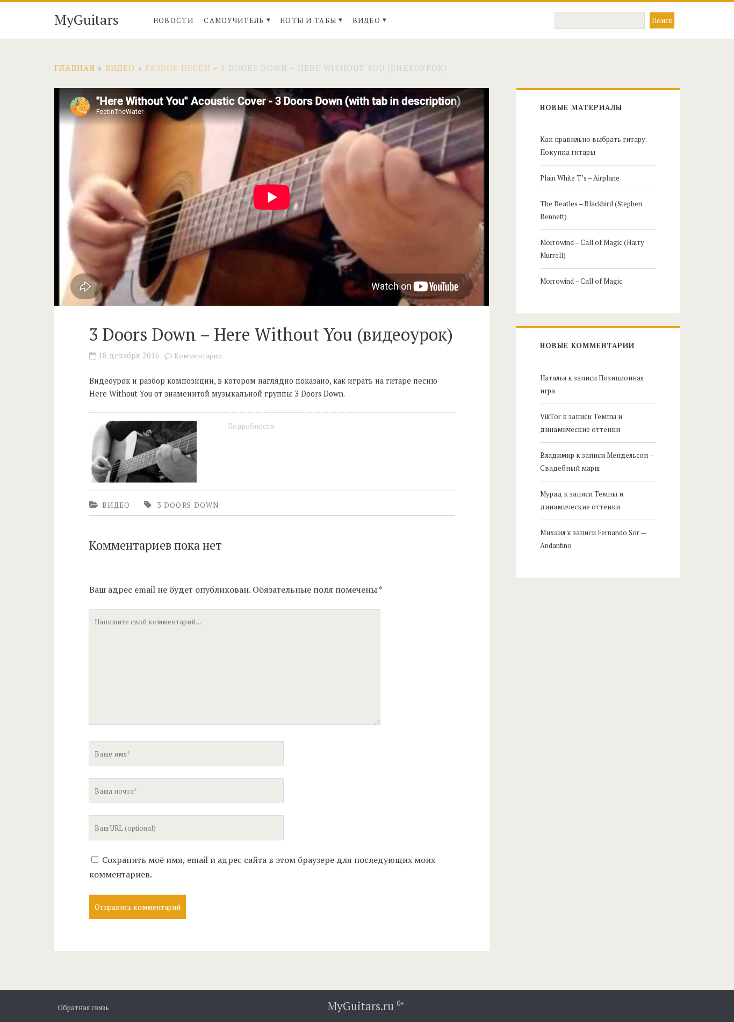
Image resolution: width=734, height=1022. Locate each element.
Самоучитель (234, 20)
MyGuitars (86, 19)
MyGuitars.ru (366, 1005)
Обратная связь (83, 1007)
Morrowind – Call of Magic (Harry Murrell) (592, 248)
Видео (366, 20)
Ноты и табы (308, 20)
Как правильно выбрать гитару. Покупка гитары (593, 145)
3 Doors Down (188, 505)
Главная (74, 68)
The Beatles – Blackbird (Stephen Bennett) (591, 210)
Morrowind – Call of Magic (581, 281)
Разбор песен (178, 68)
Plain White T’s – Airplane (580, 178)
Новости (173, 20)
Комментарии (198, 356)
